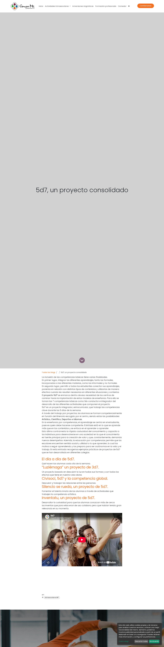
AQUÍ (158, 637)
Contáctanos (145, 5)
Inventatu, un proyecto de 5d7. (68, 497)
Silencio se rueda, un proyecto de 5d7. (75, 486)
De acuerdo (154, 641)
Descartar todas (141, 641)
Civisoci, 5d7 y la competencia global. (75, 478)
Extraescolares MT (52, 597)
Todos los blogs (48, 372)
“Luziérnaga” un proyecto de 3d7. (70, 467)
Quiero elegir (124, 641)
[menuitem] (41, 6)
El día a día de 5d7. (58, 459)
